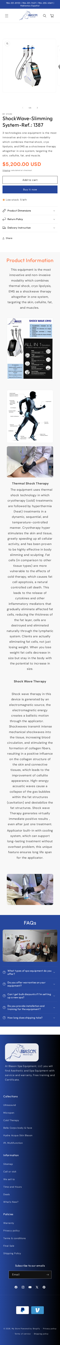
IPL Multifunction (13, 1142)
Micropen (8, 1112)
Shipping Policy (12, 1253)
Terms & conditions (14, 1238)
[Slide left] (22, 107)
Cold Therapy (11, 1120)
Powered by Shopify (30, 1328)
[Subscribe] (47, 1275)
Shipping (6, 170)
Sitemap (8, 1164)
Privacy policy (11, 1230)
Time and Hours (12, 1186)
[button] (6, 15)
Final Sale (8, 1245)
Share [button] (9, 238)
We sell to (9, 1179)
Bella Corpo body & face (17, 1127)
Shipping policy (41, 1334)
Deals (6, 1194)
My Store (16, 1328)
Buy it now (30, 189)
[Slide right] (37, 107)
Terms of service (23, 1334)
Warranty (8, 1223)
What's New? (10, 1201)
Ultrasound (9, 1105)
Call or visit (9, 1171)
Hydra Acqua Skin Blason (17, 1135)
